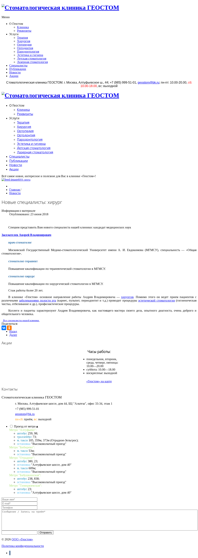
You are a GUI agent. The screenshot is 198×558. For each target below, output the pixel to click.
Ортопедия (24, 44)
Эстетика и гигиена (30, 55)
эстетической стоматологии (156, 300)
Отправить (46, 532)
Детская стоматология (31, 58)
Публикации (17, 69)
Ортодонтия (25, 48)
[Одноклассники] (9, 328)
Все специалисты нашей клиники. (21, 320)
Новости (15, 72)
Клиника (23, 27)
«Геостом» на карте (99, 381)
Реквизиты (24, 30)
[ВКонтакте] (4, 328)
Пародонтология (28, 51)
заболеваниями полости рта (37, 300)
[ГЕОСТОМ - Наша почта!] (148, 82)
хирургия (127, 297)
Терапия (22, 37)
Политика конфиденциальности (23, 546)
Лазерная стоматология (32, 62)
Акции (13, 76)
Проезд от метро (26, 426)
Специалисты (18, 65)
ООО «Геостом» (22, 539)
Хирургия (23, 41)
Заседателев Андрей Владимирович (26, 235)
